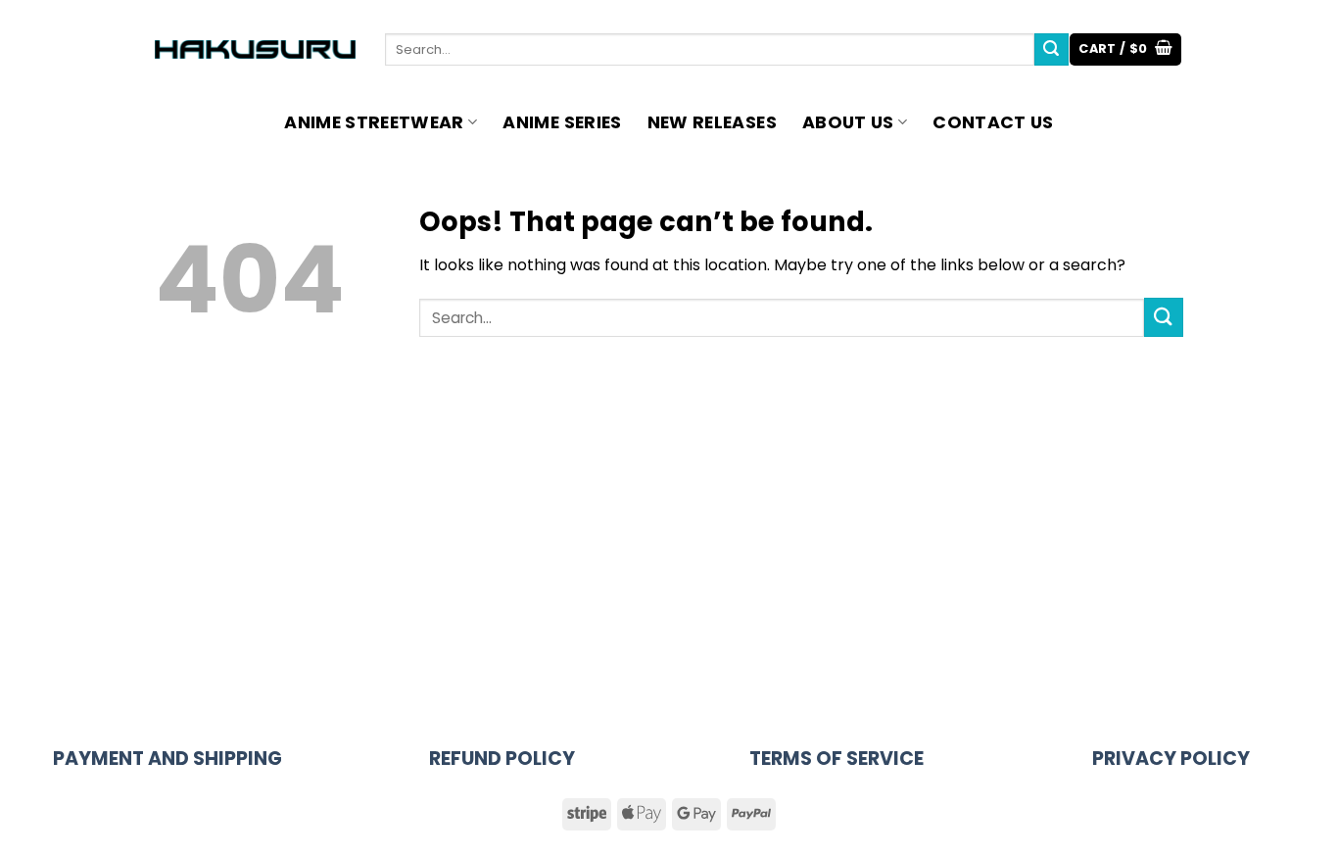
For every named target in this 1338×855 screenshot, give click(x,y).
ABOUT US (848, 122)
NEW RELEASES (712, 122)
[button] (1125, 49)
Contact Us (993, 122)
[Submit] (1051, 50)
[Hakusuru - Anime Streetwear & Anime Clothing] (255, 49)
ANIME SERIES (561, 122)
